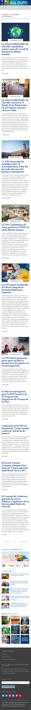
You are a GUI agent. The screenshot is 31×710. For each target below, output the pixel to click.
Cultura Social (15, 96)
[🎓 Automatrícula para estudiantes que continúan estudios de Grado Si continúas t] (15, 629)
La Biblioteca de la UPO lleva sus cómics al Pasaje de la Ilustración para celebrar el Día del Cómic (19, 605)
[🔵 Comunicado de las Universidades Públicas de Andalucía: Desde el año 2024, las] (25, 639)
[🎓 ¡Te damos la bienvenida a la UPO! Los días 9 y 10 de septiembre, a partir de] (6, 629)
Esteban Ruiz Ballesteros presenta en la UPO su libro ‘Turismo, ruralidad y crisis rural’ (19, 598)
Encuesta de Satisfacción (9, 659)
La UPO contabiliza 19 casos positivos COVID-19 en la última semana (15, 227)
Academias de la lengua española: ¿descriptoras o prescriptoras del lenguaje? (19, 583)
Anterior (7, 541)
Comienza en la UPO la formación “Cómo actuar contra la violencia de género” (15, 430)
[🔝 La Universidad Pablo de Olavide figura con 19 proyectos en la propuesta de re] (6, 639)
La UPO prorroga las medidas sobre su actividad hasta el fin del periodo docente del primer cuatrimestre (15, 166)
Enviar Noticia (5, 657)
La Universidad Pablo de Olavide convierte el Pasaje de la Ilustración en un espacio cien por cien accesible (15, 105)
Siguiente (24, 541)
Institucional (15, 157)
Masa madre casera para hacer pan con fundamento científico (19, 574)
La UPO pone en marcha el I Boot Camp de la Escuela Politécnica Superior (15, 288)
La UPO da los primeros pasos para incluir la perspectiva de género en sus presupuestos (15, 362)
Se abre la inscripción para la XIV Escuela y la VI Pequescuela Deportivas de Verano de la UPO (15, 396)
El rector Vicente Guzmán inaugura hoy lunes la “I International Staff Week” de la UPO (15, 467)
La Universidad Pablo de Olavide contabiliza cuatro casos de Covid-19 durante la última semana (15, 49)
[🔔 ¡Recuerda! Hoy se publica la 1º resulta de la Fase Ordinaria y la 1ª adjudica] (25, 629)
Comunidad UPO (15, 40)
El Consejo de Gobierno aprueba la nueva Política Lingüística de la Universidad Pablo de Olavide (15, 501)
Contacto (4, 654)
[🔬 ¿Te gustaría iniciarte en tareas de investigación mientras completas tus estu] (15, 639)
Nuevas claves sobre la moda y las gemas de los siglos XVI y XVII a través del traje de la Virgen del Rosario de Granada (19, 591)
